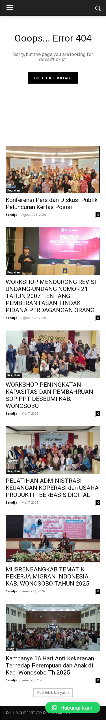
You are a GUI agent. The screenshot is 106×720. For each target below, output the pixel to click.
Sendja (12, 214)
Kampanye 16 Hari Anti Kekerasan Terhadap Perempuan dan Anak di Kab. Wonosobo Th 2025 (50, 665)
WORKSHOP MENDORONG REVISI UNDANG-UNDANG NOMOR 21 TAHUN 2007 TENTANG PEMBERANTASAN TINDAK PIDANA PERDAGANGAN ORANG (51, 296)
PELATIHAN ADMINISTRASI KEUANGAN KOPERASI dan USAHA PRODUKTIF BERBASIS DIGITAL (52, 487)
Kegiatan (13, 190)
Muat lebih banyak (51, 692)
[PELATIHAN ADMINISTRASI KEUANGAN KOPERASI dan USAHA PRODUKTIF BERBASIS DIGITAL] (53, 450)
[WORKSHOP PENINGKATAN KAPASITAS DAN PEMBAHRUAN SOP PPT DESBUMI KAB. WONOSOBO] (53, 354)
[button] (72, 707)
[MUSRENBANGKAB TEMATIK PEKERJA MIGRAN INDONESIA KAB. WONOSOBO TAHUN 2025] (53, 539)
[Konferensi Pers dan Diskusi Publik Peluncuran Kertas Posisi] (53, 169)
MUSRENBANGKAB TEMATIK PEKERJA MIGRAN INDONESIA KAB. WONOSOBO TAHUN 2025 (47, 576)
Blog (10, 560)
